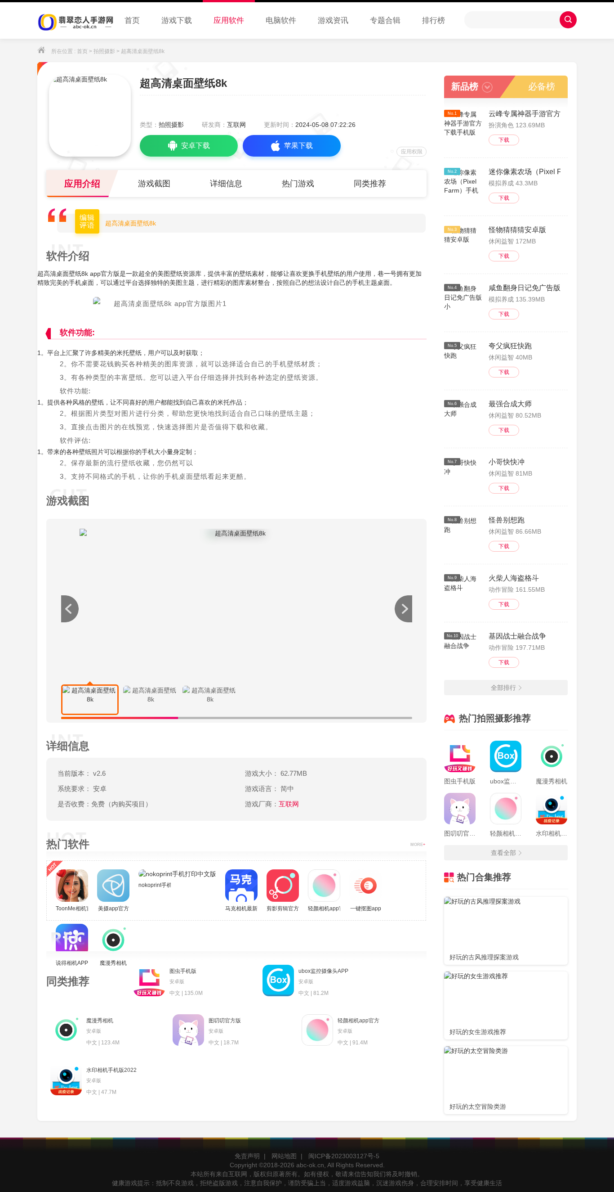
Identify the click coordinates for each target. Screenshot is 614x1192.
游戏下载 (176, 20)
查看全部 (503, 852)
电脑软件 (281, 20)
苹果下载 (298, 145)
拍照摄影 (104, 51)
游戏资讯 (333, 20)
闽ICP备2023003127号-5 (343, 1156)
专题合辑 (385, 20)
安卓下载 (195, 145)
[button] (403, 608)
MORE (417, 844)
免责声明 (247, 1156)
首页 (132, 20)
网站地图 (284, 1156)
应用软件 (229, 20)
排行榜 (433, 20)
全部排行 (503, 687)
